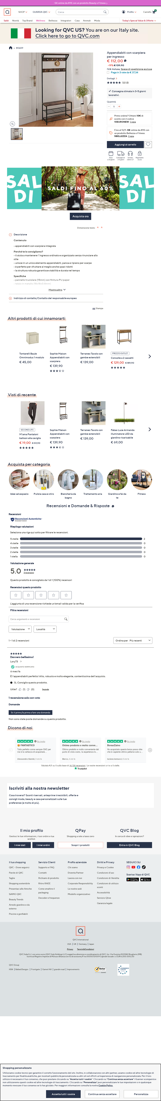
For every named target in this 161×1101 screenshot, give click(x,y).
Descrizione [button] (20, 234)
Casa (77, 20)
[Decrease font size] (102, 227)
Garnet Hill (47, 969)
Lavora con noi (75, 878)
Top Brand (27, 20)
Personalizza (141, 1094)
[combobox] (79, 12)
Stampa (99, 308)
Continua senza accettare (102, 1094)
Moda (97, 20)
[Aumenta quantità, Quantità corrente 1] (119, 106)
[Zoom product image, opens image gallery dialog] (11, 124)
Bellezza (53, 20)
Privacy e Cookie (105, 867)
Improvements (73, 969)
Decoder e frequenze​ (49, 897)
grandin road (59, 969)
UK (75, 944)
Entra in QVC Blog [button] (129, 845)
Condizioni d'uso (105, 872)
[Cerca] (105, 12)
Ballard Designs (22, 969)
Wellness (40, 20)
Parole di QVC (16, 872)
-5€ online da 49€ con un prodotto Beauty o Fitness (80, 3)
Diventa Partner (75, 872)
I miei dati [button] (19, 845)
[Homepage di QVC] (10, 48)
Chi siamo (73, 867)
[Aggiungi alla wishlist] (148, 144)
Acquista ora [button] (80, 216)
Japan (91, 944)
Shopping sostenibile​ (19, 883)
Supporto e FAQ (46, 867)
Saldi (6, 20)
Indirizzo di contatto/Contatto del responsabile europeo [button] (45, 298)
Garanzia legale (104, 903)
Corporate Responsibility (80, 883)
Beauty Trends (16, 899)
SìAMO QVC (15, 894)
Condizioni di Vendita (108, 878)
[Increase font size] (98, 227)
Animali (87, 20)
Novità (15, 20)
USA (69, 944)
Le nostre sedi (75, 888)
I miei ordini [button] (43, 845)
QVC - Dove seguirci (19, 867)
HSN (11, 969)
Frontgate (35, 969)
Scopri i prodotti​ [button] (80, 845)
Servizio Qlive (104, 897)
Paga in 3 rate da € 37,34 (124, 72)
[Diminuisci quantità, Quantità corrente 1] (109, 106)
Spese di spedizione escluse (136, 69)
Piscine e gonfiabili (18, 913)
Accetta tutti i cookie (63, 1094)
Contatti (42, 872)
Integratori (66, 20)
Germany (83, 944)
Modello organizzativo (79, 894)
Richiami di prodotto (48, 878)
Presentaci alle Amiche (20, 888)
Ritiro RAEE (44, 883)
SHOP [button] (21, 12)
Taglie (12, 878)
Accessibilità (103, 892)
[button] (124, 12)
